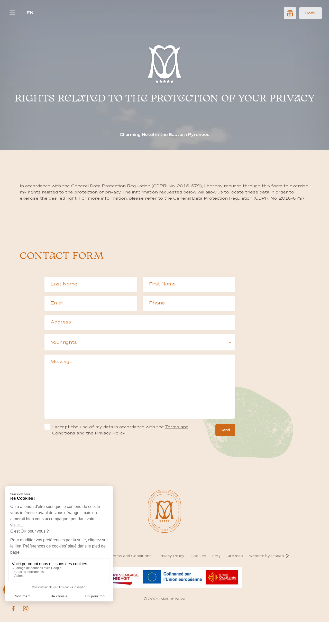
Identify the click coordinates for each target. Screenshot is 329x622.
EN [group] (30, 12)
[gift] (290, 13)
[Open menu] (12, 13)
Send (225, 430)
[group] (310, 13)
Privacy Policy (110, 433)
